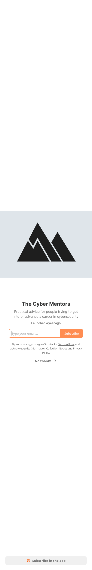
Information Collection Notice (49, 348)
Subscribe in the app (49, 560)
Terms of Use (66, 344)
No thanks (43, 361)
